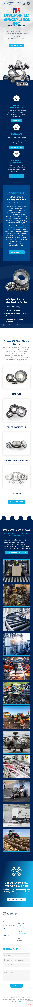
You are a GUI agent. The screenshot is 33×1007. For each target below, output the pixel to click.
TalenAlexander (17, 1001)
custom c (6, 548)
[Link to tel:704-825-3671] (5, 3)
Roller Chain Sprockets (15, 228)
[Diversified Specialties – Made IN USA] (28, 2)
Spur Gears (11, 230)
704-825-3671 (21, 933)
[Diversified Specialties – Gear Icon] (10, 912)
